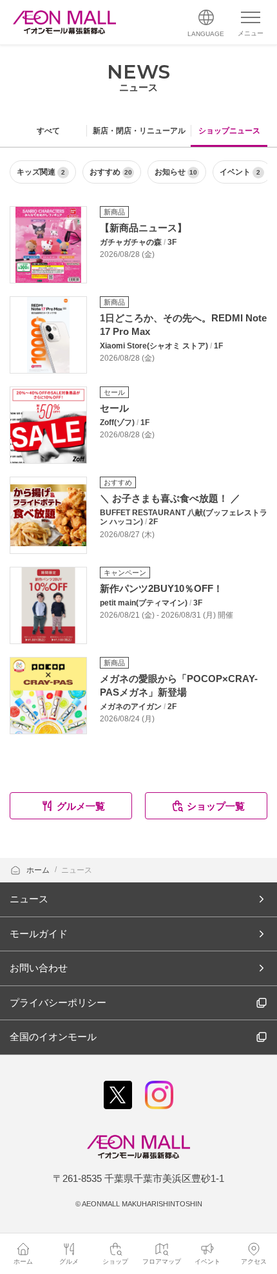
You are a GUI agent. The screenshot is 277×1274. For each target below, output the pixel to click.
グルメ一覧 (81, 806)
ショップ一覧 (216, 806)
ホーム (39, 870)
